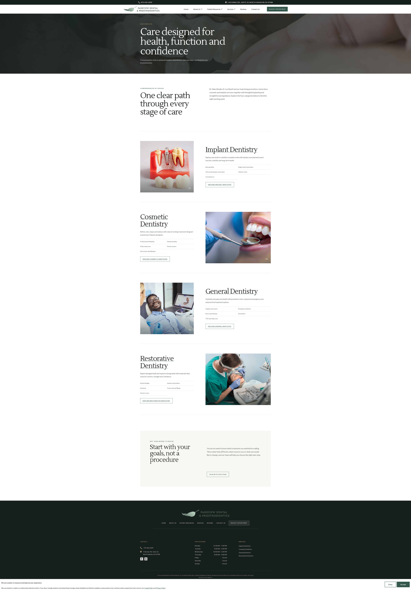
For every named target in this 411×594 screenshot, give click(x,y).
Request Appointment (277, 9)
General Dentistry (232, 291)
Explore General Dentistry (219, 326)
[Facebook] (141, 558)
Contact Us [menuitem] (255, 9)
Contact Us (221, 523)
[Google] (145, 558)
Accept (403, 584)
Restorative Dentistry (157, 362)
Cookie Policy (148, 588)
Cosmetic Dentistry (154, 221)
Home (164, 523)
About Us (172, 523)
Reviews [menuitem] (243, 9)
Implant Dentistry (231, 149)
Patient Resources (187, 523)
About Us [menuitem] (196, 9)
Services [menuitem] (230, 9)
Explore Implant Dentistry (220, 184)
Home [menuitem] (186, 9)
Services (200, 523)
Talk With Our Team (217, 474)
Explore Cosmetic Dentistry (155, 259)
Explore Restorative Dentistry (156, 401)
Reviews (210, 523)
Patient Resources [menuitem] (213, 9)
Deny (390, 584)
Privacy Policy (160, 588)
